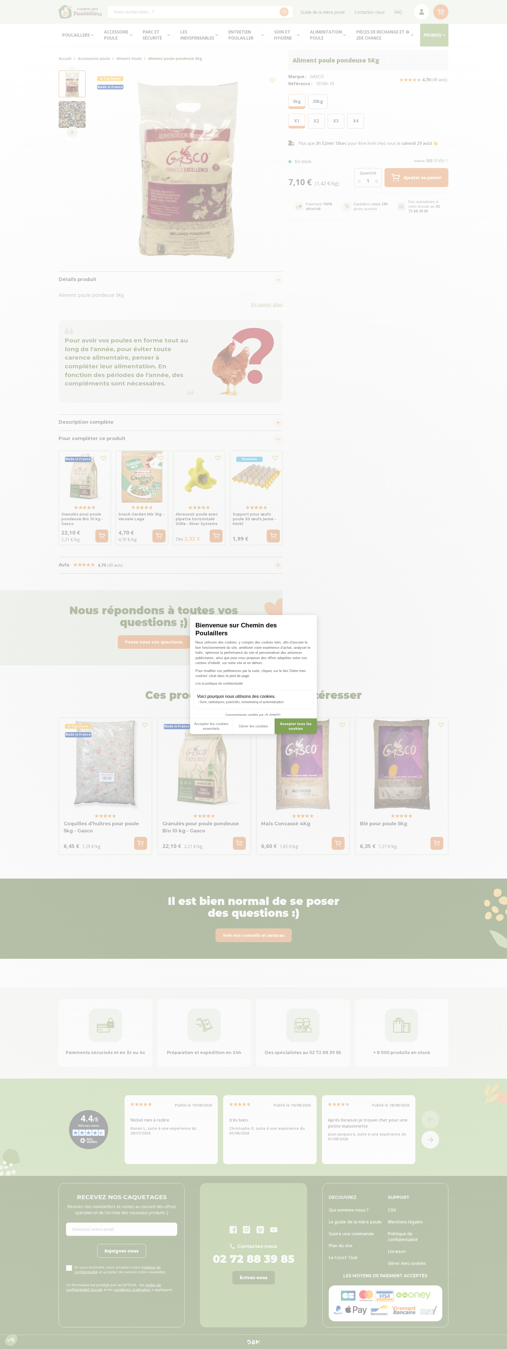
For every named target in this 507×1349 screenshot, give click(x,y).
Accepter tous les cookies (296, 726)
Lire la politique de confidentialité (219, 683)
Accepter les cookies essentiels (211, 726)
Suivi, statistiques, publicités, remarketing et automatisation (242, 702)
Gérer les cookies (253, 726)
